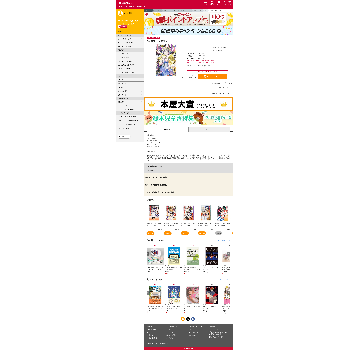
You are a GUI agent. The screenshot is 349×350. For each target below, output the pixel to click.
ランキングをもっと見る (222, 240)
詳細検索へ (121, 31)
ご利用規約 (121, 102)
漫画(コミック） (197, 10)
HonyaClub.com (151, 170)
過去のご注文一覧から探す (126, 65)
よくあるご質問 (122, 91)
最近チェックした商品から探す (127, 61)
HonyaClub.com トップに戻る (221, 83)
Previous (148, 254)
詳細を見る (150, 233)
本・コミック (157, 10)
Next (228, 254)
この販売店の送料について (218, 50)
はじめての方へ (122, 95)
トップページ (148, 10)
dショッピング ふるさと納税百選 (128, 120)
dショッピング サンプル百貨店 (127, 116)
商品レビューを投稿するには (221, 93)
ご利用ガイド (122, 79)
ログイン (124, 137)
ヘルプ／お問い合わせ (124, 83)
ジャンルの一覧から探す (125, 57)
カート (168, 329)
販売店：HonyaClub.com (219, 47)
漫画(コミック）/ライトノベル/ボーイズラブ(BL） (177, 10)
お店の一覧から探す (124, 53)
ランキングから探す (124, 69)
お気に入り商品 (151, 329)
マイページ (169, 332)
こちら (168, 343)
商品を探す (150, 326)
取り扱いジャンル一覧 (153, 335)
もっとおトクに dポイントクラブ (128, 124)
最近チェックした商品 (153, 332)
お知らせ (120, 87)
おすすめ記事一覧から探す (126, 72)
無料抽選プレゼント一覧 (125, 46)
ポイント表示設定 (171, 335)
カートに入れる (212, 76)
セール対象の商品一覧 (124, 39)
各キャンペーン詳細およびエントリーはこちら (201, 63)
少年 (206, 10)
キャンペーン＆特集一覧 (125, 42)
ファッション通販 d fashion (126, 128)
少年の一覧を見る (224, 87)
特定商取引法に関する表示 (126, 109)
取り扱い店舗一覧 (152, 338)
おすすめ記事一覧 (171, 326)
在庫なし (218, 233)
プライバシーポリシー (124, 105)
